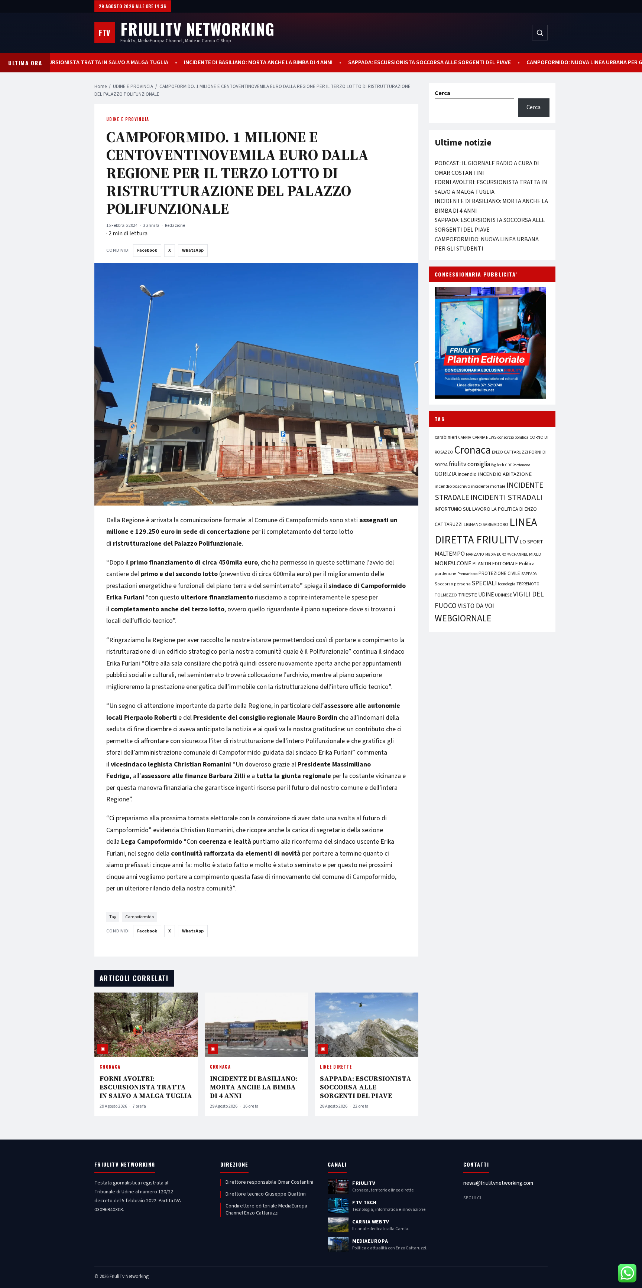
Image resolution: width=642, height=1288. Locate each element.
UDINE (486, 595)
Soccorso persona (453, 584)
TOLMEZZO (446, 595)
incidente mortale (488, 486)
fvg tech (497, 465)
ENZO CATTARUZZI (510, 452)
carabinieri (446, 437)
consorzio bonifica (512, 437)
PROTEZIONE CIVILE (499, 573)
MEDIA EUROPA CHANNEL (506, 554)
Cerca (442, 93)
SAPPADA (529, 573)
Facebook (147, 250)
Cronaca (110, 1067)
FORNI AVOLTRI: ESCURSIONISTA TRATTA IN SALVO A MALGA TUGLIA (146, 1087)
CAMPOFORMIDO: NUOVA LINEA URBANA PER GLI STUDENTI (565, 62)
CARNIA (464, 437)
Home (100, 86)
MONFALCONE (453, 563)
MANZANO (475, 554)
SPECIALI (484, 583)
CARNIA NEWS (484, 437)
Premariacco (467, 573)
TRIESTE (467, 595)
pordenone (445, 573)
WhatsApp (193, 250)
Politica (527, 563)
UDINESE (503, 595)
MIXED (535, 554)
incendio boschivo (452, 486)
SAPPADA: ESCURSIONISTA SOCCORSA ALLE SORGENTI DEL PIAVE (393, 62)
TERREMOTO (527, 584)
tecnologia (506, 584)
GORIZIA (446, 474)
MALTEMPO (450, 553)
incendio (467, 474)
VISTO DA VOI (476, 606)
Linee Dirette (336, 1067)
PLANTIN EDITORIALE (495, 564)
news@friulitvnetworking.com (498, 1183)
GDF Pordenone (517, 465)
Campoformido (139, 917)
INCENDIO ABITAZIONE (505, 474)
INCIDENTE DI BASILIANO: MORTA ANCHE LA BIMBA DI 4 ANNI (222, 62)
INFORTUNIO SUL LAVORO (462, 509)
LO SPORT (531, 542)
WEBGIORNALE (463, 618)
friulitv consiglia (469, 464)
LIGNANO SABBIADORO (486, 525)
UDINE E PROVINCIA (133, 86)
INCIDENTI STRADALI (506, 497)
